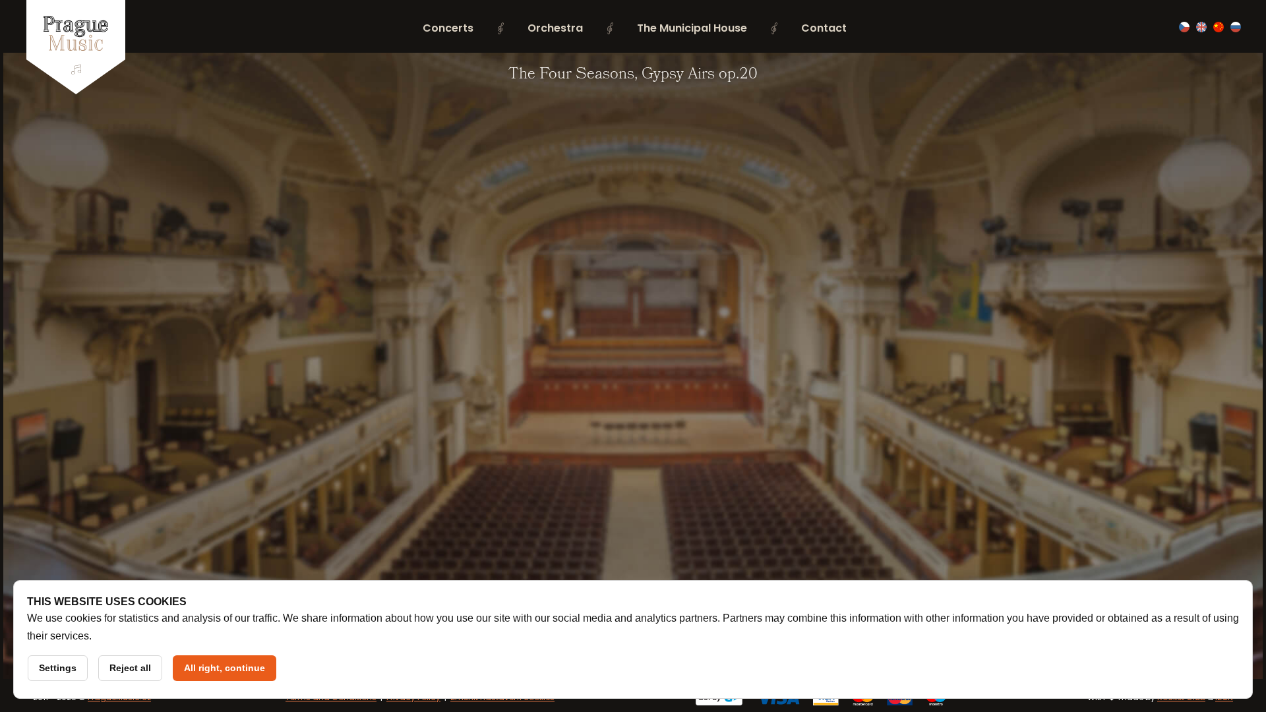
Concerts (448, 28)
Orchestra (555, 28)
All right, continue (224, 668)
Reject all (130, 668)
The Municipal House (692, 28)
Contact (824, 28)
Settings (57, 668)
